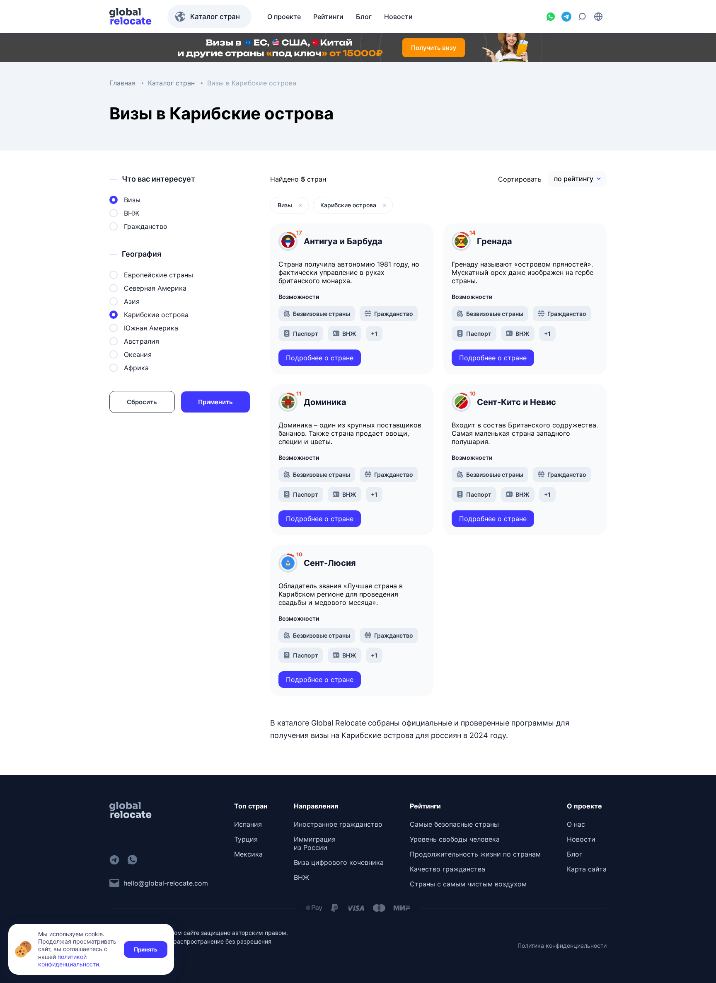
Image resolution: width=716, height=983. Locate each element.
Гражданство (393, 313)
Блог (574, 854)
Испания (248, 824)
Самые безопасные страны (454, 824)
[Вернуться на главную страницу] (130, 16)
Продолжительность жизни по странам (475, 854)
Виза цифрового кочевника (339, 862)
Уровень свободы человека (455, 839)
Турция (246, 839)
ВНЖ (349, 333)
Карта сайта (587, 869)
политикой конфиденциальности (68, 960)
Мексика (248, 854)
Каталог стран (215, 16)
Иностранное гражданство (338, 824)
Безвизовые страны (321, 313)
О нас (576, 824)
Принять (145, 949)
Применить (215, 402)
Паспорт (305, 333)
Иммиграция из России (315, 843)
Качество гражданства (447, 869)
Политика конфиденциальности (562, 945)
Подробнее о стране (319, 358)
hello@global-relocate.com (165, 883)
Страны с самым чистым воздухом (468, 884)
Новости (581, 839)
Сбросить (142, 402)
